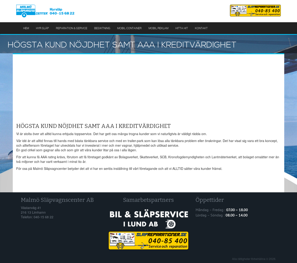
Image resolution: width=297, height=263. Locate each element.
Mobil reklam (158, 28)
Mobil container (129, 28)
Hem (26, 28)
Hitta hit (181, 28)
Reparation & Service (71, 28)
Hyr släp (42, 28)
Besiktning (102, 28)
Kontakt (201, 28)
